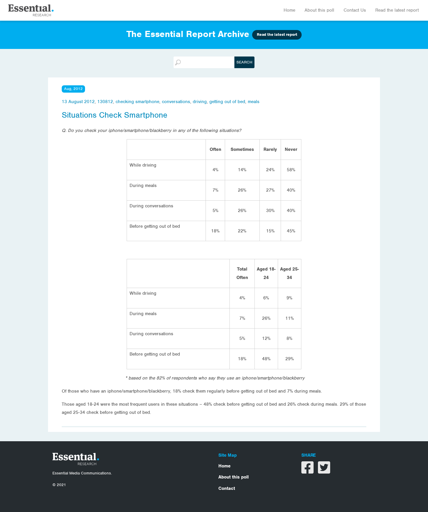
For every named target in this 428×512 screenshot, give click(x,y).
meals (253, 102)
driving (200, 102)
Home (289, 10)
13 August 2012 (78, 102)
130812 (105, 102)
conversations (176, 102)
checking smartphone (137, 102)
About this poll (319, 10)
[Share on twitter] (324, 471)
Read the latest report (397, 10)
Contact (226, 488)
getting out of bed (227, 102)
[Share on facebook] (308, 471)
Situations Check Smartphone (114, 115)
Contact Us (355, 10)
